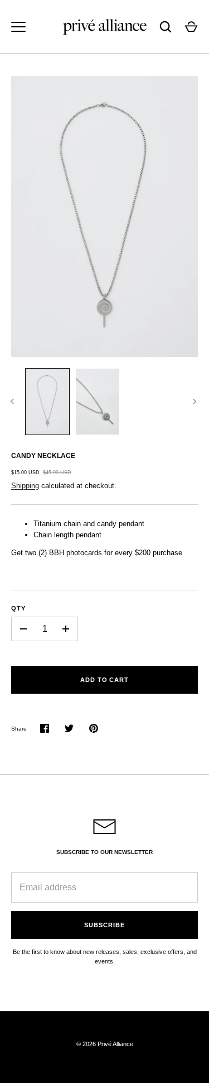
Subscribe (104, 925)
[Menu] (18, 27)
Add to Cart (104, 679)
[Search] (165, 27)
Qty (18, 608)
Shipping (25, 485)
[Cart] (191, 27)
